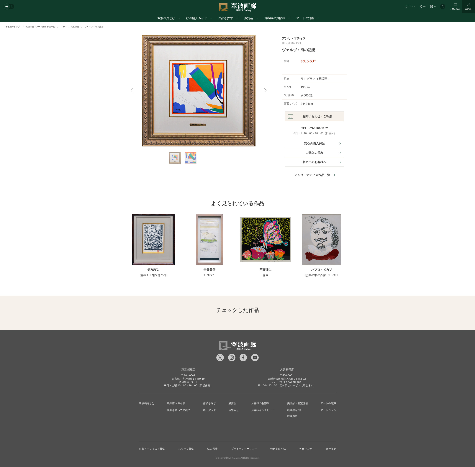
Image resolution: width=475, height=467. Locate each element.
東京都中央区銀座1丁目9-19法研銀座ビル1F (188, 379)
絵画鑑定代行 (295, 410)
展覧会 (232, 403)
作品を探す (209, 403)
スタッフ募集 (186, 448)
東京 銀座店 (188, 369)
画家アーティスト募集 (152, 448)
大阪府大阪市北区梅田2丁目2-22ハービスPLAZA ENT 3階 (287, 379)
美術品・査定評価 (297, 403)
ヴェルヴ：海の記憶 (94, 26)
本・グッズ (209, 410)
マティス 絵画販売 (70, 26)
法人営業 (212, 448)
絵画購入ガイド (176, 403)
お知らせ (233, 410)
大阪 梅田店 (287, 369)
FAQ (424, 6)
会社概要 (331, 448)
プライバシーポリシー (244, 448)
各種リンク (305, 448)
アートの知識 (328, 403)
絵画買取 (292, 416)
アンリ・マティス (294, 38)
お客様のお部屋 (260, 403)
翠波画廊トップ (13, 26)
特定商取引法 (278, 448)
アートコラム (328, 410)
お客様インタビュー (263, 410)
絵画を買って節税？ (178, 410)
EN (435, 6)
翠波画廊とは (147, 403)
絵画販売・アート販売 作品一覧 (40, 26)
